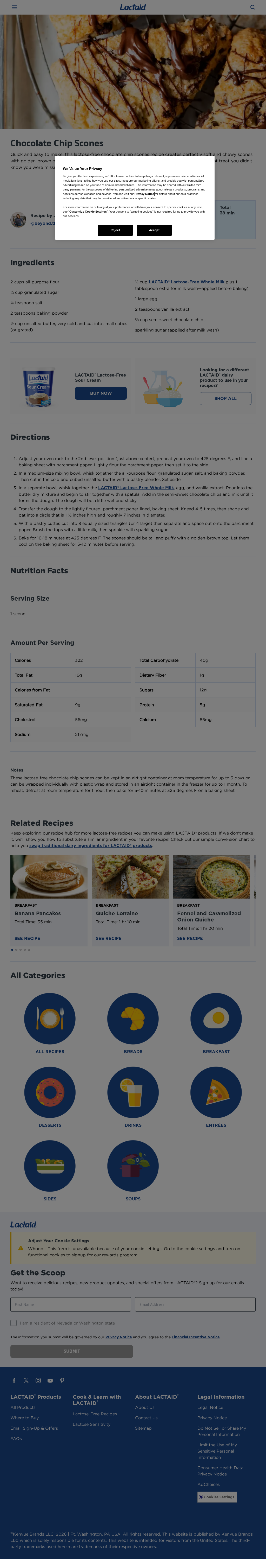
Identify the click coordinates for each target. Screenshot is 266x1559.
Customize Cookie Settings (88, 211)
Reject (115, 230)
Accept (154, 230)
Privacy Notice (144, 193)
